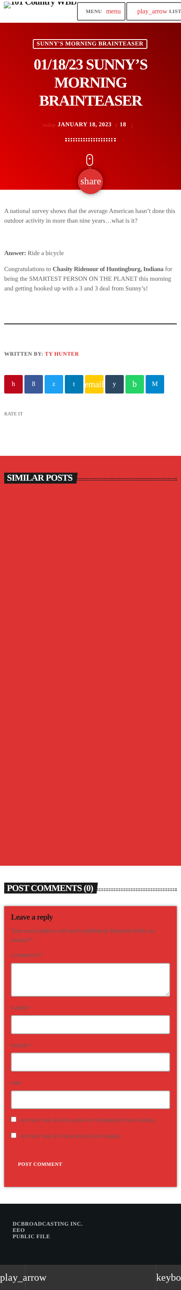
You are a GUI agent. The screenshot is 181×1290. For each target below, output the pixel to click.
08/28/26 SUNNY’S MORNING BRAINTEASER (63, 637)
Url (16, 1083)
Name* (20, 1008)
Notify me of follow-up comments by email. (89, 1120)
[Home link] (40, 11)
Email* (21, 1045)
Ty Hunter (62, 354)
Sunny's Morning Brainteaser (90, 44)
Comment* (27, 955)
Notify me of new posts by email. (71, 1136)
